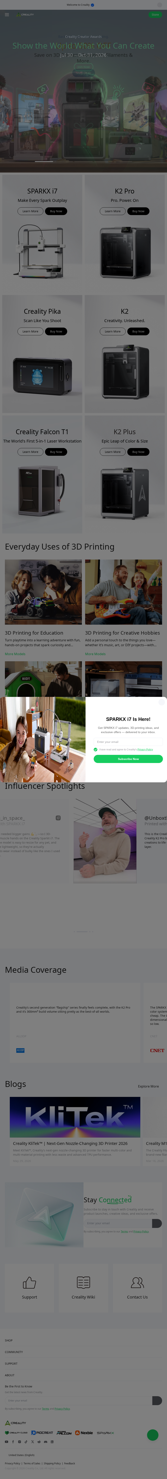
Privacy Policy (145, 749)
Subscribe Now (128, 759)
